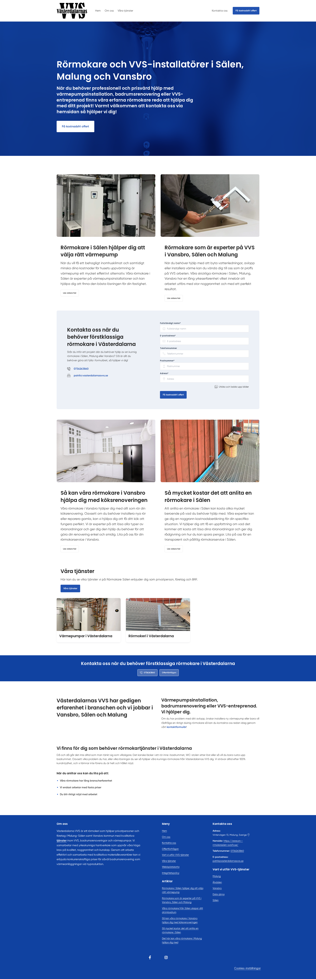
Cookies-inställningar (247, 968)
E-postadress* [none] (168, 335)
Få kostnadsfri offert (75, 126)
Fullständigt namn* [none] (170, 323)
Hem (98, 10)
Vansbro (217, 888)
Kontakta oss (219, 10)
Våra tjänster (125, 10)
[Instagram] (166, 957)
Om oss (109, 10)
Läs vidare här (69, 293)
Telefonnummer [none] (168, 348)
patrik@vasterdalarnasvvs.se (228, 861)
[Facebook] (150, 957)
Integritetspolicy (170, 873)
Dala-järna (218, 894)
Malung (217, 876)
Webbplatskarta (170, 866)
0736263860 (237, 850)
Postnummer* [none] (167, 360)
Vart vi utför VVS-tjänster (175, 854)
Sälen (216, 900)
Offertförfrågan (169, 672)
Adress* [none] (164, 373)
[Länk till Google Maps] (248, 834)
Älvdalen (217, 882)
